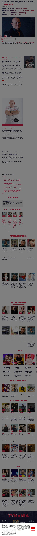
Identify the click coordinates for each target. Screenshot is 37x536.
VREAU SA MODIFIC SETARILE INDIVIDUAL (33, 530)
